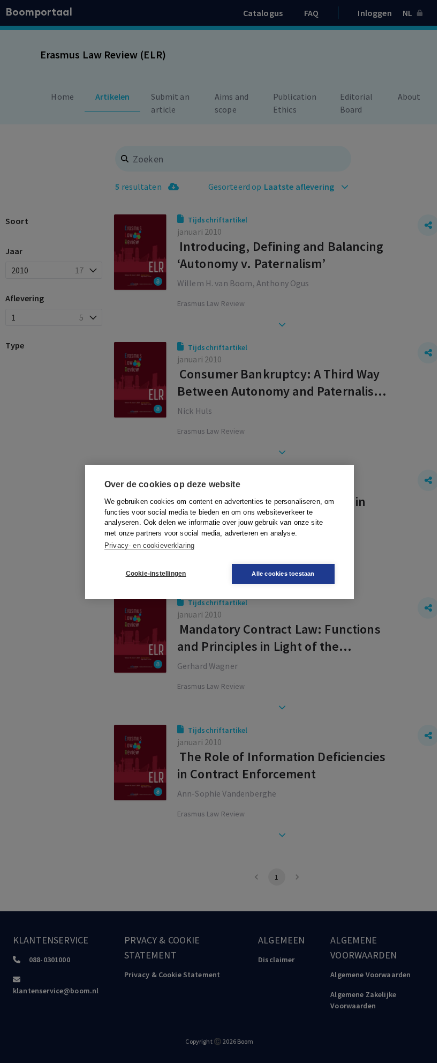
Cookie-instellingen (156, 573)
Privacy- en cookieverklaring (149, 545)
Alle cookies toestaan (283, 573)
